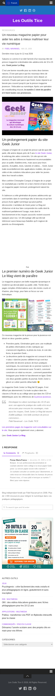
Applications (8, 612)
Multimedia (12, 599)
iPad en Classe (24, 624)
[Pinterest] (34, 10)
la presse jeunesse (42, 397)
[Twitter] (21, 10)
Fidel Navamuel (12, 49)
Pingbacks (31, 453)
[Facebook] (25, 10)
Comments (12, 453)
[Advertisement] (27, 247)
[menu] (12, 3)
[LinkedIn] (29, 10)
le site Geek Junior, (43, 153)
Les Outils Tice (27, 20)
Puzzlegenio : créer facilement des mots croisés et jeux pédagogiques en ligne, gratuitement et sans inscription (25, 590)
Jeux (4, 583)
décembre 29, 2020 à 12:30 (40, 460)
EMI (3, 599)
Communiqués (8, 624)
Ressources (8, 30)
